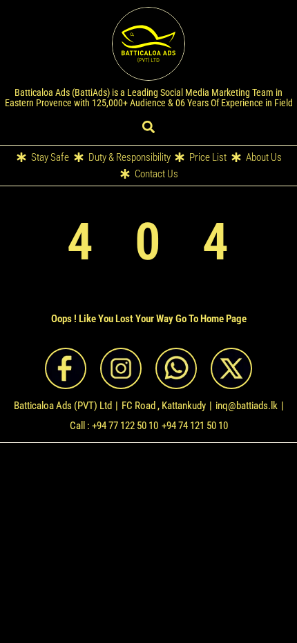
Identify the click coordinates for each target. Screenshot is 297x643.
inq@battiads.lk (246, 405)
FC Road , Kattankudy (164, 405)
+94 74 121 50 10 (195, 425)
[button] (148, 126)
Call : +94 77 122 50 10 (114, 425)
